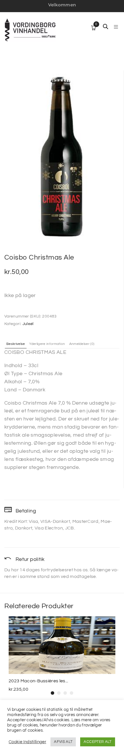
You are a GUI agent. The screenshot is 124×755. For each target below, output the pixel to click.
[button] (116, 27)
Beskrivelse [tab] (15, 344)
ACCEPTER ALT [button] (97, 742)
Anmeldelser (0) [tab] (82, 344)
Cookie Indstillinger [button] (27, 742)
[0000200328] (61, 156)
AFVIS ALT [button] (63, 742)
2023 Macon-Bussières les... (38, 681)
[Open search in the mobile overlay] (105, 26)
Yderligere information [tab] (47, 344)
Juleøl (28, 324)
